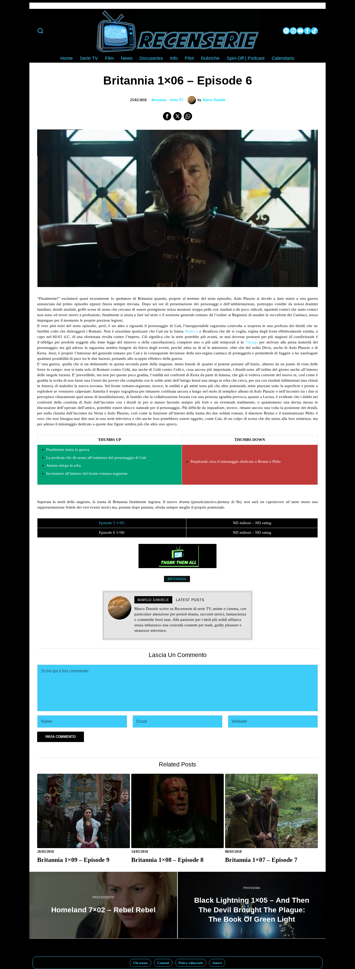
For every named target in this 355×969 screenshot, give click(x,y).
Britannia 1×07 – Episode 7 (261, 859)
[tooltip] (286, 30)
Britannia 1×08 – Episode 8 (167, 859)
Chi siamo (140, 963)
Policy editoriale (191, 963)
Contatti (163, 963)
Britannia (159, 100)
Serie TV (177, 100)
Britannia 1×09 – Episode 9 (73, 859)
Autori (217, 963)
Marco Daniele (213, 100)
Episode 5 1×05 (111, 523)
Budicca (191, 331)
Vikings (251, 342)
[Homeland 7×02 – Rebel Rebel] (103, 905)
